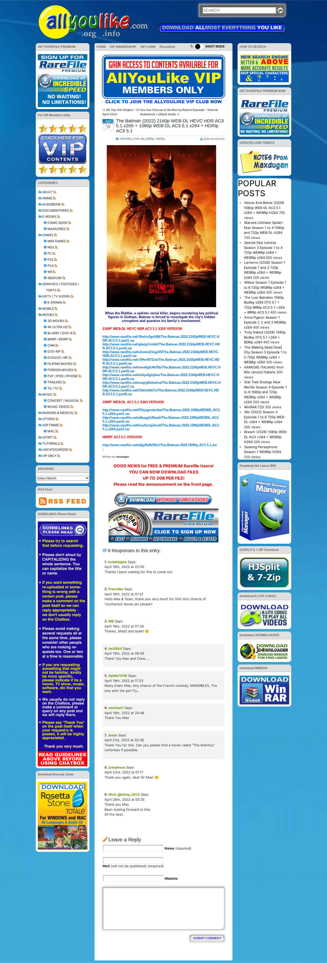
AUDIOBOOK (51, 204)
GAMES (47, 235)
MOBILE (48, 308)
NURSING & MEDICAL (58, 413)
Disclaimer (168, 47)
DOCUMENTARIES (55, 210)
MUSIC (47, 394)
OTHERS (48, 419)
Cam (51, 345)
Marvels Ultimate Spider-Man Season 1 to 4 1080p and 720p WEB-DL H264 (264, 228)
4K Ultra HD (58, 327)
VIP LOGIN (148, 47)
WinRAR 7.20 (254, 407)
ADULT (47, 192)
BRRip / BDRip (58, 339)
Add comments (214, 139)
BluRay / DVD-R (60, 333)
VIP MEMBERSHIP (123, 47)
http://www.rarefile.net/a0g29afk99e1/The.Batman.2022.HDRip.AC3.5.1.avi (159, 445)
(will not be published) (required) (133, 866)
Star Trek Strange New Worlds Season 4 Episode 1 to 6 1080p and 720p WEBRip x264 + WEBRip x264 (265, 392)
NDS (51, 247)
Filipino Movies (60, 364)
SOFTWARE (50, 425)
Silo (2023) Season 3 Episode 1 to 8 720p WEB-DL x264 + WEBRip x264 (264, 417)
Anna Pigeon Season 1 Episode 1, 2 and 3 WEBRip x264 (265, 322)
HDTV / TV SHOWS (56, 296)
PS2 (50, 259)
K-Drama (55, 302)
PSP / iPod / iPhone (63, 376)
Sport (47, 437)
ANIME (47, 198)
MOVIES (48, 315)
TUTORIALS (51, 443)
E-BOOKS (49, 216)
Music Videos (59, 407)
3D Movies (56, 321)
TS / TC (53, 388)
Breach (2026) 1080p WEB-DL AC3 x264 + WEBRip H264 (265, 437)
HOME (101, 47)
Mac (51, 431)
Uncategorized (55, 449)
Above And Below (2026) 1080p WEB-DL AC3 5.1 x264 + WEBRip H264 (264, 208)
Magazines (57, 229)
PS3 (51, 266)
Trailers (55, 382)
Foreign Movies (60, 370)
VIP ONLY (49, 456)
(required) (178, 848)
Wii (50, 272)
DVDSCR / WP (58, 357)
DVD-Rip (54, 351)
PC (50, 253)
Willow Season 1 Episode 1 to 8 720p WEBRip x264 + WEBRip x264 (265, 287)
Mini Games (57, 241)
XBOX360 (55, 278)
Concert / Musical (63, 400)
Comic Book (57, 223)
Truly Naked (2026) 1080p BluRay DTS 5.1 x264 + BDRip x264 (265, 337)
